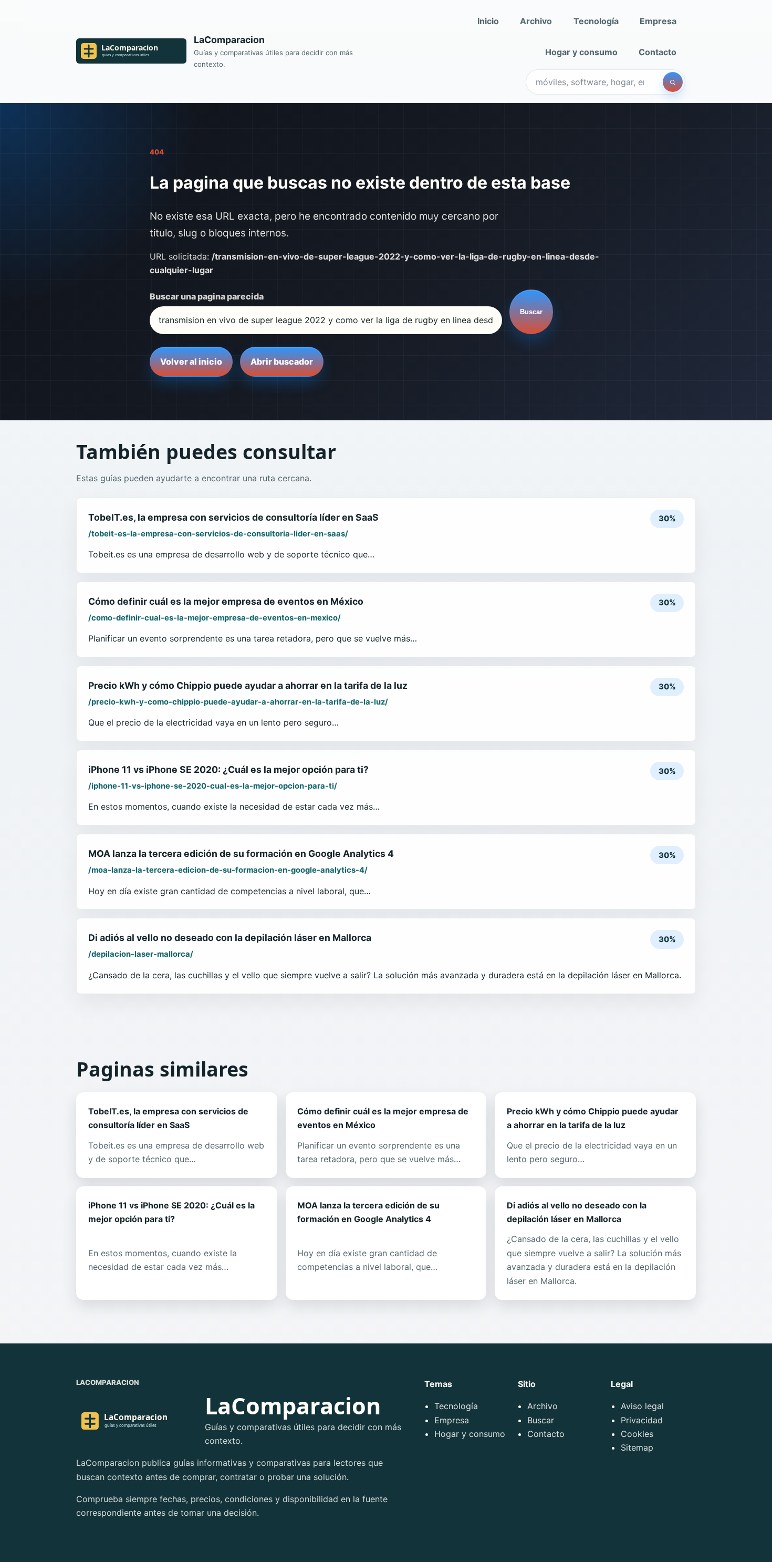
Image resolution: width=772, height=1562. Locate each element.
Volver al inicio (191, 361)
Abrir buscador (282, 361)
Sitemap (637, 1447)
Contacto (657, 52)
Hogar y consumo (581, 52)
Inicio (488, 21)
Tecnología (596, 21)
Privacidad (642, 1420)
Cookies (637, 1434)
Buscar (531, 312)
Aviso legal (642, 1406)
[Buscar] (673, 82)
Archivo (536, 21)
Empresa (658, 21)
